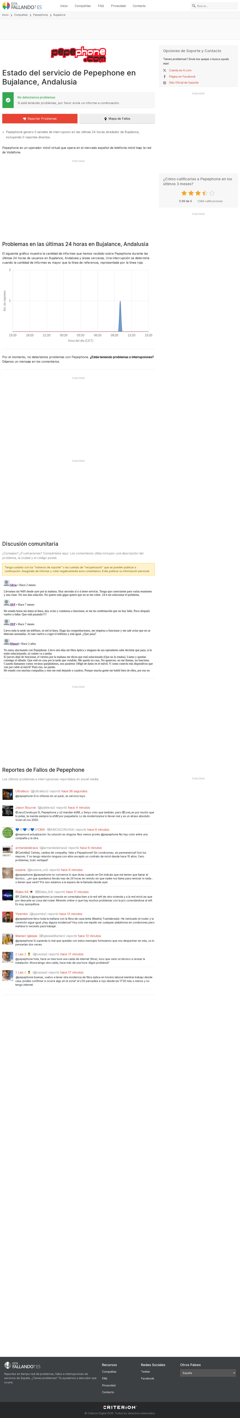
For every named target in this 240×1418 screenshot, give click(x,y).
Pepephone (40, 14)
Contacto (139, 6)
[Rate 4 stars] (205, 193)
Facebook (147, 1378)
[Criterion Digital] (120, 1407)
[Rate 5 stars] (212, 193)
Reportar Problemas (42, 118)
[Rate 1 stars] (184, 193)
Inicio (64, 6)
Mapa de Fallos (119, 118)
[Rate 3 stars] (198, 193)
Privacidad (118, 6)
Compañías (83, 6)
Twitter (145, 1371)
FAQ (101, 6)
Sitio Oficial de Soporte (184, 82)
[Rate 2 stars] (191, 193)
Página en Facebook (182, 76)
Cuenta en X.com (180, 70)
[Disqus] (78, 625)
